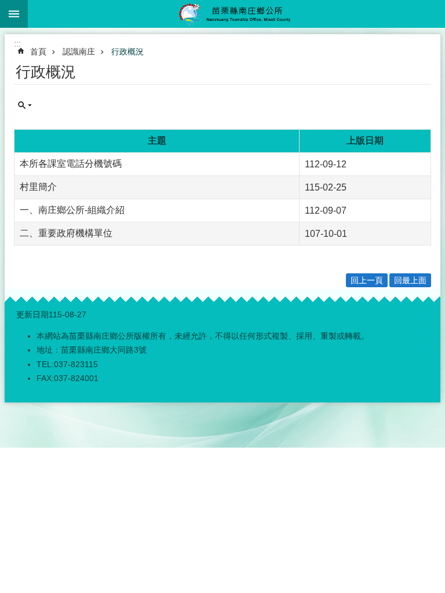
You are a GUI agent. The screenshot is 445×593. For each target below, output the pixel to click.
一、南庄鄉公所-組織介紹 (72, 210)
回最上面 (410, 280)
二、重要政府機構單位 (66, 233)
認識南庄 (79, 51)
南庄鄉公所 (236, 14)
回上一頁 (367, 280)
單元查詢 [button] (25, 105)
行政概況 (127, 51)
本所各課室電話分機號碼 (71, 164)
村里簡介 (38, 187)
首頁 (38, 51)
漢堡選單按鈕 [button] (14, 14)
